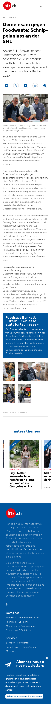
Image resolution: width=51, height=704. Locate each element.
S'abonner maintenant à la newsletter (24, 696)
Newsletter (23, 643)
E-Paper (10, 643)
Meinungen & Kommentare (20, 626)
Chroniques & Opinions (18, 630)
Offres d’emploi (29, 647)
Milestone (11, 651)
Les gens (23, 622)
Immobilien (12, 647)
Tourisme (11, 622)
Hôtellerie (11, 618)
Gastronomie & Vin (29, 618)
